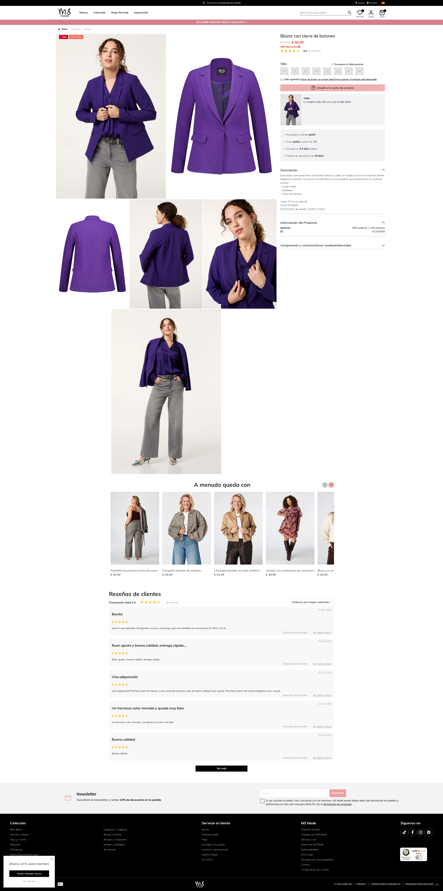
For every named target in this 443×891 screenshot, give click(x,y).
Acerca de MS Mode (312, 844)
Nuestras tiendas (310, 829)
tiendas (373, 2)
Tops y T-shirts (18, 839)
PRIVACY (362, 884)
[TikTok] (404, 832)
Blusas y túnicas (112, 834)
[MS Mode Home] (64, 12)
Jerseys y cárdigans (114, 844)
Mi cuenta (207, 859)
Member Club (308, 839)
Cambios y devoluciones (215, 849)
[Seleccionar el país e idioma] (383, 2)
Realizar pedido (210, 834)
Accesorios (110, 849)
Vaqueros (15, 844)
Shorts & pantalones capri (24, 854)
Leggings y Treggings (115, 829)
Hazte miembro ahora (29, 873)
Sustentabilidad (309, 849)
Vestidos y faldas (19, 834)
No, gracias (29, 881)
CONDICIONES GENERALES (386, 884)
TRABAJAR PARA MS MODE (420, 884)
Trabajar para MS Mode (314, 834)
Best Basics (16, 829)
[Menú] (425, 850)
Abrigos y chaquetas (115, 839)
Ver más (221, 768)
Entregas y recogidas (213, 844)
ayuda (361, 2)
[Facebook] (412, 832)
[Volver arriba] (436, 884)
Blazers (88, 29)
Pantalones (16, 849)
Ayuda (205, 829)
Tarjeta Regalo (210, 854)
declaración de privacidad (337, 804)
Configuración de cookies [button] (315, 869)
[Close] (51, 858)
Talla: (283, 64)
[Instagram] (420, 832)
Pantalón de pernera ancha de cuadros (136, 570)
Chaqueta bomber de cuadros (181, 570)
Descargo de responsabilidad (317, 859)
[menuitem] (82, 12)
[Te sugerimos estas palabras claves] (349, 13)
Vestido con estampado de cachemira (290, 570)
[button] (83, 12)
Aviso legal (307, 854)
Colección (76, 29)
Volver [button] (64, 29)
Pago (204, 839)
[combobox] (326, 12)
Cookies (305, 864)
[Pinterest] (429, 832)
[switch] (418, 857)
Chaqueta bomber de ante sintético (237, 570)
